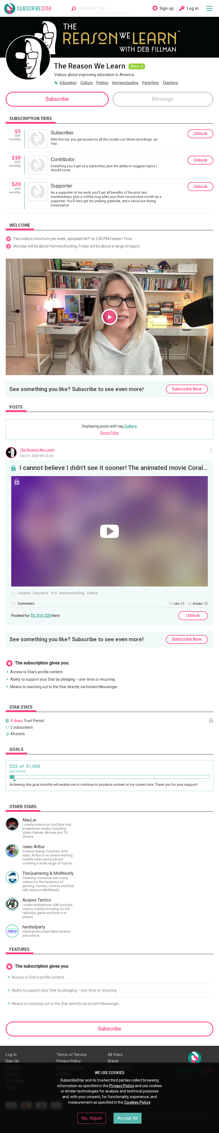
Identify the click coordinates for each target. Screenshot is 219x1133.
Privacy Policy (69, 1061)
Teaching (170, 83)
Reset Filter (109, 433)
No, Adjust (91, 1118)
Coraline (24, 593)
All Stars (115, 1054)
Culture (86, 83)
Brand (113, 1061)
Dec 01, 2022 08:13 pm (37, 455)
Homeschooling (125, 83)
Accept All (128, 1118)
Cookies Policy (137, 1102)
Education (68, 83)
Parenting (150, 83)
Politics (102, 83)
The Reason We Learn (37, 450)
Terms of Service (72, 1054)
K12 (54, 593)
